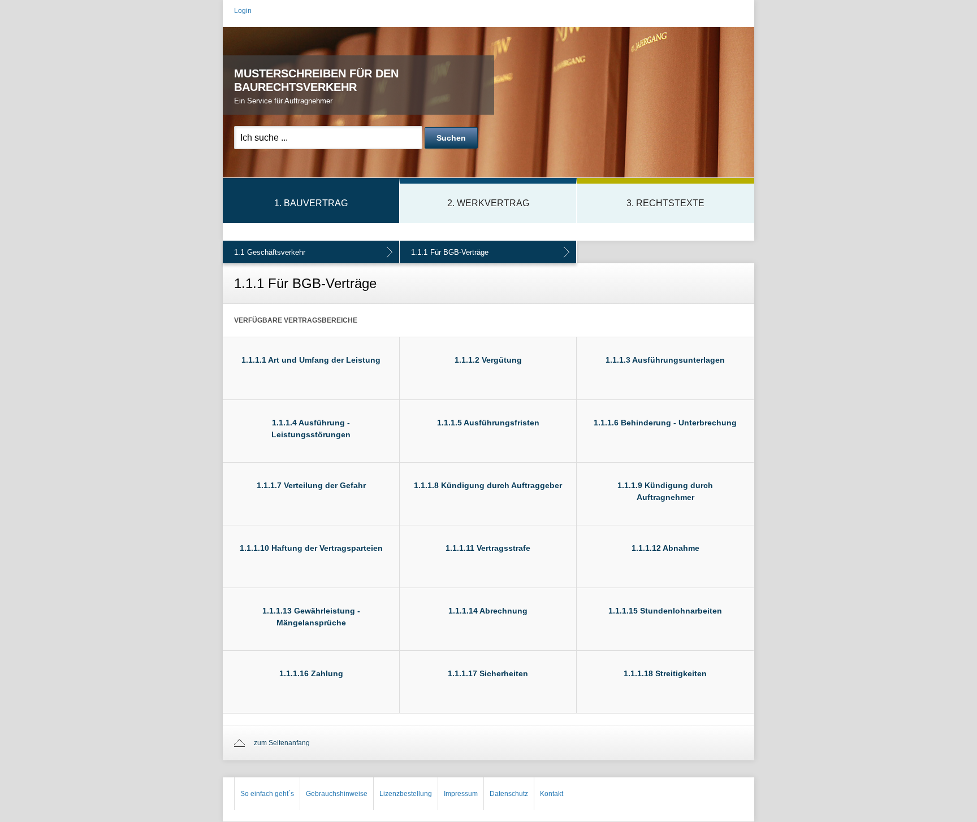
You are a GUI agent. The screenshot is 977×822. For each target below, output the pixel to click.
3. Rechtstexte (665, 203)
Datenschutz (509, 794)
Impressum (461, 794)
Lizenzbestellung (405, 794)
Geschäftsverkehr (269, 252)
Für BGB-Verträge (449, 252)
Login (243, 11)
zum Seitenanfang (282, 743)
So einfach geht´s (267, 794)
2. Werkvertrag (488, 203)
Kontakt (551, 794)
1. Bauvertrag (311, 203)
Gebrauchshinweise (337, 794)
